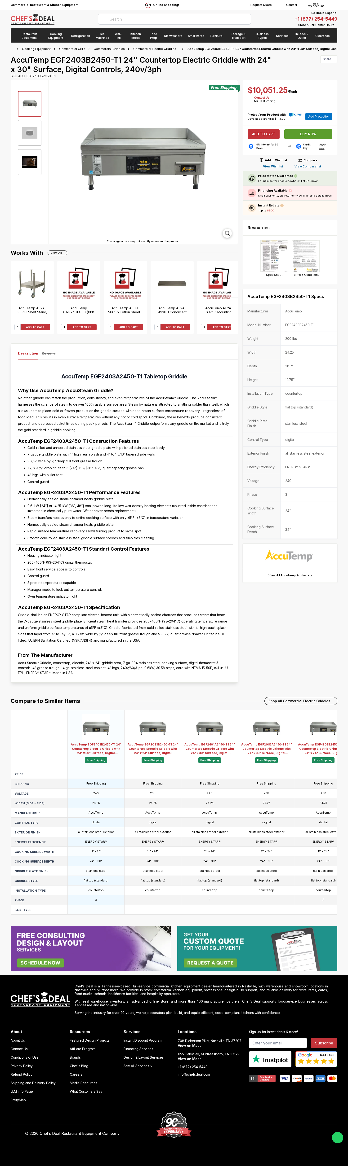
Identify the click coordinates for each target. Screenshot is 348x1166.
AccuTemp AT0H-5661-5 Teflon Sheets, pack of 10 (125, 310)
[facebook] (230, 1134)
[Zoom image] (227, 233)
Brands (75, 1057)
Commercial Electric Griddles (154, 49)
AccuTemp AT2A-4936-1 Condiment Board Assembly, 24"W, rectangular (172, 310)
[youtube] (240, 1134)
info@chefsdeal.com (194, 1074)
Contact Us (261, 97)
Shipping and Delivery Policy (33, 1083)
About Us (18, 1040)
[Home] (13, 49)
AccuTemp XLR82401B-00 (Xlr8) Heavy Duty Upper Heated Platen (79, 310)
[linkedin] (258, 1134)
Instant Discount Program (143, 1040)
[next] (232, 162)
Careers (76, 1074)
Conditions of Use (25, 1057)
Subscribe (324, 1043)
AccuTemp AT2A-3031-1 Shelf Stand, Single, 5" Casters (32, 310)
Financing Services (138, 1049)
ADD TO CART (35, 327)
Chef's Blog (79, 1066)
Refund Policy (21, 1074)
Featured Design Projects (89, 1040)
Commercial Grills (72, 49)
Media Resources (83, 1083)
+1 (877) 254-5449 (315, 19)
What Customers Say (86, 1091)
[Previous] (234, 316)
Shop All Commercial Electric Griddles (299, 701)
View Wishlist (273, 166)
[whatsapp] (337, 1137)
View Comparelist (307, 166)
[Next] (234, 279)
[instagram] (267, 1134)
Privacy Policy (22, 1066)
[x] (249, 1134)
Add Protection (319, 116)
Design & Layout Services (144, 1057)
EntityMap (18, 1100)
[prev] (54, 162)
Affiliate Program (82, 1049)
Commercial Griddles (109, 49)
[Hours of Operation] (336, 25)
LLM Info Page (22, 1091)
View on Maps (189, 1045)
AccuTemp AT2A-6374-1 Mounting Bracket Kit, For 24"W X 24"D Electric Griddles (219, 310)
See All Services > (138, 1066)
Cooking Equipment (36, 49)
